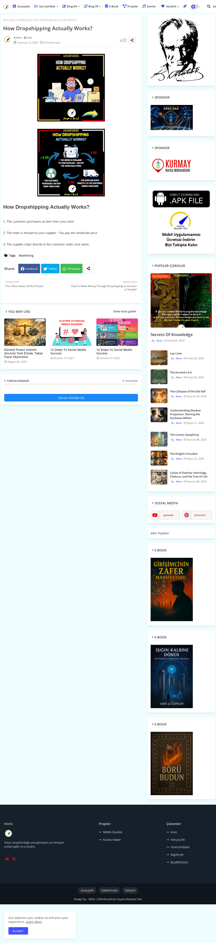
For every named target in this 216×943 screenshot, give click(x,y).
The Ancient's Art (181, 372)
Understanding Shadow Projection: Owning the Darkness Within (185, 414)
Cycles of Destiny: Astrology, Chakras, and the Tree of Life (188, 474)
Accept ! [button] (18, 931)
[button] (209, 6)
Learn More (34, 922)
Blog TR (93, 6)
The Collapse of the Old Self (187, 391)
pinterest (200, 515)
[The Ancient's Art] (159, 376)
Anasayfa (23, 6)
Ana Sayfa (9, 20)
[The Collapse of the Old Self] (159, 395)
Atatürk (171, 6)
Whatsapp (73, 269)
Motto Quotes (112, 832)
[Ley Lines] (159, 357)
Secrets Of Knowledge (172, 334)
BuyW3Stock (179, 862)
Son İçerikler (47, 6)
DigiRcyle (177, 855)
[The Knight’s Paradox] (159, 458)
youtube (168, 515)
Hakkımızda (109, 890)
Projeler (132, 6)
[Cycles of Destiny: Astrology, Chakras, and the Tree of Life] (159, 477)
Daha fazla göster (124, 311)
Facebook (32, 269)
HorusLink (178, 840)
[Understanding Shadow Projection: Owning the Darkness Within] (159, 414)
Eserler (151, 6)
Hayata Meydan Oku (129, 899)
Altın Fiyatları (160, 533)
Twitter (52, 269)
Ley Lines (176, 353)
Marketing (24, 20)
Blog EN (72, 6)
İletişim (130, 890)
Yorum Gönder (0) (71, 398)
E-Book (113, 6)
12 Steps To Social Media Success (68, 351)
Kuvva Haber (112, 840)
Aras (174, 832)
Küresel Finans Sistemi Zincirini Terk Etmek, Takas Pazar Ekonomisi (23, 353)
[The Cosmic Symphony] (159, 439)
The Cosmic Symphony (184, 435)
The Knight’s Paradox (183, 454)
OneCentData (180, 847)
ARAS (92, 899)
